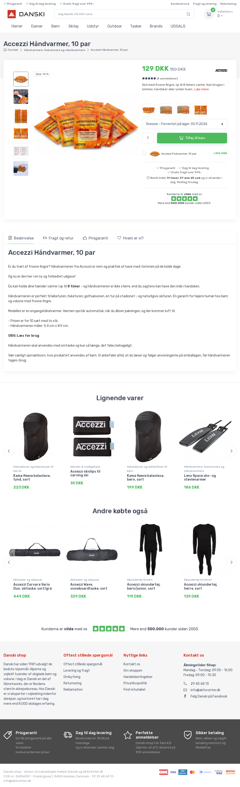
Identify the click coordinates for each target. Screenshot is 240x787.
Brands (156, 26)
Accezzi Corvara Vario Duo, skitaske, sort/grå (32, 587)
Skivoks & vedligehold (85, 466)
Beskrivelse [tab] (24, 238)
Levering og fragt (77, 671)
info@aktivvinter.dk (205, 690)
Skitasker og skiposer (27, 579)
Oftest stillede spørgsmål (83, 664)
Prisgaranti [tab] (98, 238)
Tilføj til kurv (195, 138)
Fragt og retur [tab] (61, 238)
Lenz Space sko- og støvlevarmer (200, 478)
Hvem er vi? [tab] (133, 238)
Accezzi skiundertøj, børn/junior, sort (144, 587)
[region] (21, 87)
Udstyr (93, 26)
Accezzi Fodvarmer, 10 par (179, 153)
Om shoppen (133, 671)
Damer (37, 26)
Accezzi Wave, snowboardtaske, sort (88, 587)
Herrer (16, 26)
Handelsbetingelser (138, 677)
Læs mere (202, 89)
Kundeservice (180, 3)
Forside (13, 49)
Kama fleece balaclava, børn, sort (145, 478)
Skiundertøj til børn (140, 579)
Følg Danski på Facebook (209, 696)
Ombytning (72, 677)
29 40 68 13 (200, 684)
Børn (55, 26)
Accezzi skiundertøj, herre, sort (201, 587)
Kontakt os (132, 664)
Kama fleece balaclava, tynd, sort (32, 478)
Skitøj (73, 26)
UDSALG (178, 26)
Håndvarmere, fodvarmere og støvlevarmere (54, 50)
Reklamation (73, 690)
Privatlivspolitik (135, 683)
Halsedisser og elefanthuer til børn (147, 469)
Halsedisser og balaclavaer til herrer (33, 469)
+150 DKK (220, 153)
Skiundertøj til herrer (198, 579)
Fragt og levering (205, 3)
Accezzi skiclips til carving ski (85, 474)
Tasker (136, 26)
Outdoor (114, 26)
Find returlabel (134, 690)
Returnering (228, 3)
